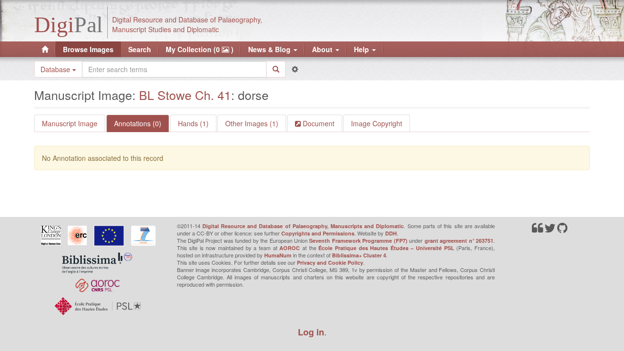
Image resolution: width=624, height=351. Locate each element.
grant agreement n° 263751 (459, 240)
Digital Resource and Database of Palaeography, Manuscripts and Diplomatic (303, 226)
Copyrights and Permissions (317, 233)
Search (139, 49)
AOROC (289, 248)
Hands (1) (193, 123)
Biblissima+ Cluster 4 (359, 255)
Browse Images (88, 49)
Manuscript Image (70, 123)
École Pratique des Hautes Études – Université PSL (386, 248)
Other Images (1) (251, 123)
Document (317, 123)
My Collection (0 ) (200, 49)
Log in (311, 332)
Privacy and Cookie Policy (330, 262)
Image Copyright (376, 123)
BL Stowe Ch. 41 (185, 94)
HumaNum (278, 255)
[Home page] (45, 49)
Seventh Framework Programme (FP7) (358, 240)
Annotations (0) (137, 123)
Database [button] (56, 69)
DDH (391, 233)
